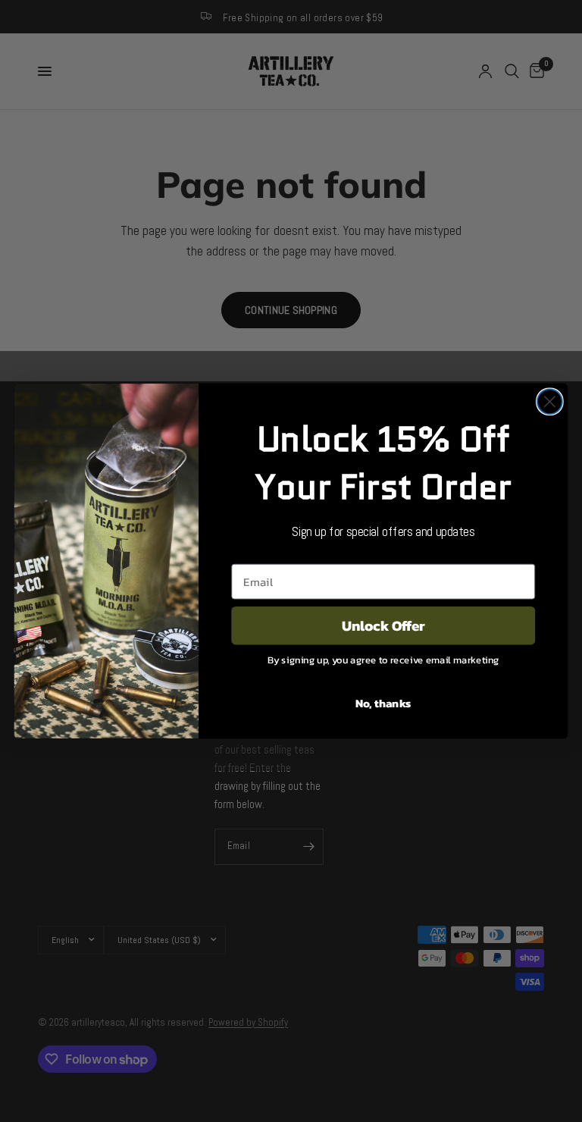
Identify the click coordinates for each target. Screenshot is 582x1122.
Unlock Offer (383, 625)
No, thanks (383, 702)
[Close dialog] (549, 401)
